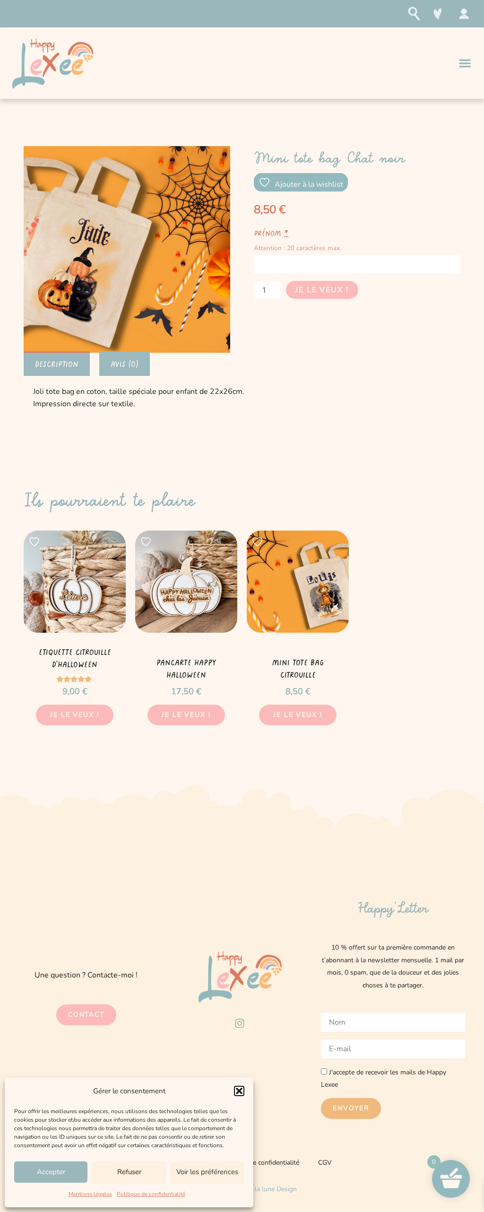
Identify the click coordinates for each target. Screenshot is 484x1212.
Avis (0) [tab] (124, 363)
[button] (239, 1091)
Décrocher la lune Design (261, 1189)
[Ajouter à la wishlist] (35, 541)
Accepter (51, 1172)
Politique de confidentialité (151, 1194)
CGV (325, 1162)
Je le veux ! (322, 290)
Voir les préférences (207, 1172)
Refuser (129, 1172)
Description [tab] (56, 363)
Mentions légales (90, 1194)
